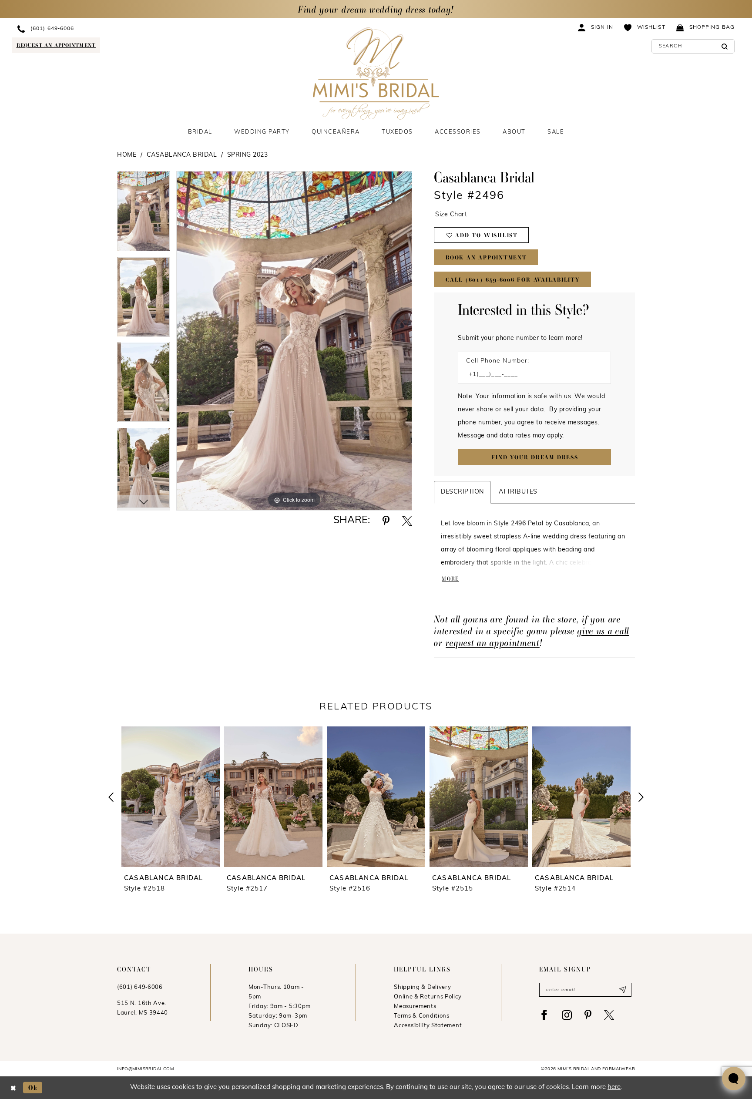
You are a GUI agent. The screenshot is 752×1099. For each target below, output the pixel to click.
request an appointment (492, 642)
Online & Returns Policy (427, 997)
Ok (33, 1087)
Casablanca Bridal (182, 155)
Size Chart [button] (451, 215)
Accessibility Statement (428, 1025)
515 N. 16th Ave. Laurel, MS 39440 (142, 1008)
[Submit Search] (725, 46)
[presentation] (170, 796)
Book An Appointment (486, 257)
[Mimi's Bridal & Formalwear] (376, 73)
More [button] (450, 578)
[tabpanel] (143, 214)
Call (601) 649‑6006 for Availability (513, 279)
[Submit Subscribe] (622, 990)
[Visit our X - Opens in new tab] (609, 1015)
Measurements (415, 1006)
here (614, 1087)
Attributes (518, 492)
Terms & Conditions (422, 1016)
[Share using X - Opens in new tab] (407, 521)
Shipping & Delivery (422, 987)
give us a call (603, 631)
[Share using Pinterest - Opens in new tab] (386, 521)
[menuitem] (90, 28)
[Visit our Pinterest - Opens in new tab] (587, 1015)
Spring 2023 (247, 155)
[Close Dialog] (13, 1087)
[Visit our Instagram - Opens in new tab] (567, 1015)
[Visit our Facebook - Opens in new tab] (544, 1015)
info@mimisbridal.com (145, 1069)
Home (126, 155)
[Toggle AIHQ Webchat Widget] (733, 1078)
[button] (596, 27)
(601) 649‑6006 (140, 987)
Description (462, 492)
